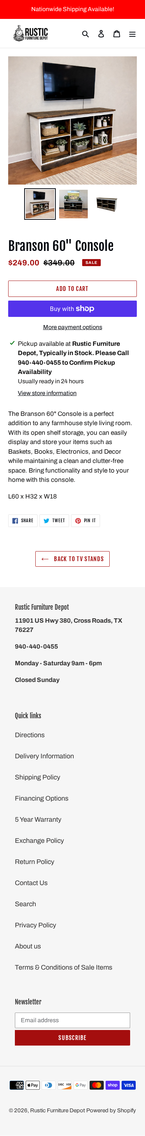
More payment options (72, 327)
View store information (47, 393)
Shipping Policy (37, 777)
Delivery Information (44, 756)
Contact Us (31, 883)
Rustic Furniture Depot (57, 1110)
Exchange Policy (39, 840)
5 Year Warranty (38, 819)
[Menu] (132, 33)
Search (25, 904)
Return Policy (34, 861)
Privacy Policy (35, 925)
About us (28, 946)
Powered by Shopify (111, 1110)
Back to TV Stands (78, 559)
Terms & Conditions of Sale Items (63, 967)
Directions (30, 735)
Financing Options (41, 798)
